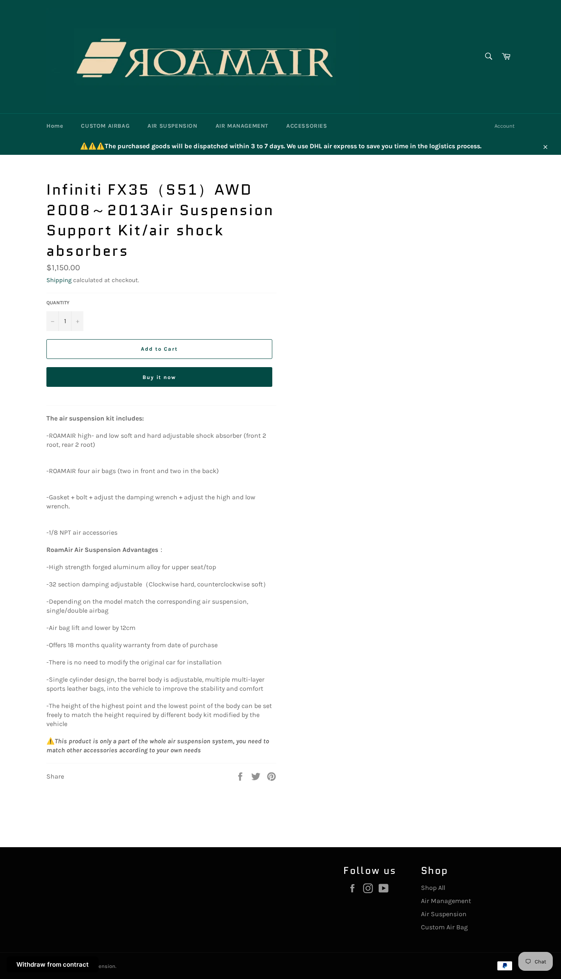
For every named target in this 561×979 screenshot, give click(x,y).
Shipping (58, 280)
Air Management (446, 901)
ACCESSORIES (306, 125)
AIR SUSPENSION (172, 125)
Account (504, 126)
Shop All (433, 888)
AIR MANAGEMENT (242, 125)
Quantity (57, 303)
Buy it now (160, 377)
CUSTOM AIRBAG (105, 125)
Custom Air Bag (444, 927)
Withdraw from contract (52, 964)
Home (54, 125)
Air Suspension (444, 914)
